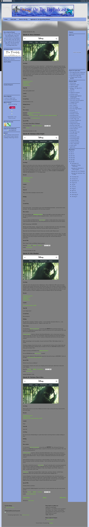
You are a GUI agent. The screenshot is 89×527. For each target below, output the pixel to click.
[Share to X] (47, 126)
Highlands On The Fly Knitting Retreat (40, 19)
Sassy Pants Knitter (75, 123)
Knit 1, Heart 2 (42, 220)
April (73, 190)
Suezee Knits (73, 130)
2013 (71, 158)
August (73, 182)
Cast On (72, 91)
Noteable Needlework (75, 120)
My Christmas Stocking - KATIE (29, 305)
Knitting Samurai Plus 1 (75, 117)
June (73, 186)
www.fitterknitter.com (35, 118)
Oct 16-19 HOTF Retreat (11, 99)
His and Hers (73, 103)
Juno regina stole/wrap (33, 115)
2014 (71, 156)
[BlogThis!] (46, 126)
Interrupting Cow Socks (28, 81)
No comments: (39, 125)
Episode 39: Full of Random (31, 253)
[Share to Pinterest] (50, 126)
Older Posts (63, 497)
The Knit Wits (73, 135)
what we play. (41, 465)
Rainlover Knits (74, 122)
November (74, 177)
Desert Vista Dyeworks (34, 328)
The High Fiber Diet (74, 132)
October (74, 179)
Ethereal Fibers (38, 353)
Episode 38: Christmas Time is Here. (33, 377)
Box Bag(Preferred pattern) (77, 74)
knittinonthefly (29, 247)
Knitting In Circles (74, 113)
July (73, 184)
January (74, 196)
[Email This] (45, 126)
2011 (71, 161)
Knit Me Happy (74, 107)
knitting (27, 127)
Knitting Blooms (74, 112)
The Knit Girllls (73, 133)
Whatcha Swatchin (74, 142)
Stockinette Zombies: (38, 214)
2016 (71, 152)
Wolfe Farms (73, 145)
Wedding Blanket (26, 85)
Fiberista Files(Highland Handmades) (75, 96)
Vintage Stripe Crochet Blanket (76, 78)
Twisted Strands (74, 140)
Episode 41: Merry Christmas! (31, 35)
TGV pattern (30, 114)
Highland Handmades (43, 350)
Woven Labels (50, 519)
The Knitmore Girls (74, 137)
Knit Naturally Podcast (76, 108)
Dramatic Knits (74, 94)
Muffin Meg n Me (74, 118)
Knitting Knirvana (74, 115)
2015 (71, 154)
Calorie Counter (25, 515)
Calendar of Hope (26, 334)
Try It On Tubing (10, 507)
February (74, 194)
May (73, 188)
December (74, 163)
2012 (71, 160)
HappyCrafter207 (74, 102)
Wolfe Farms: (25, 472)
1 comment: (39, 245)
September (74, 181)
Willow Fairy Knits (74, 143)
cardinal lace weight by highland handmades (48, 115)
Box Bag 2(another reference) (77, 72)
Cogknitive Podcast (75, 92)
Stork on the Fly (23, 19)
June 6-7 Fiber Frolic (10, 98)
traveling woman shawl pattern (34, 112)
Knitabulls (72, 110)
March (73, 192)
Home (5, 19)
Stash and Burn (74, 128)
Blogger (51, 523)
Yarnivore (72, 147)
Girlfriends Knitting (74, 99)
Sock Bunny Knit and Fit (76, 127)
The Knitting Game (74, 138)
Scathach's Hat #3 (26, 82)
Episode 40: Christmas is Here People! (33, 134)
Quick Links (13, 19)
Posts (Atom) (31, 500)
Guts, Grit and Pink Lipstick (77, 100)
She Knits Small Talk (75, 125)
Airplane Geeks (74, 86)
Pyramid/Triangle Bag (75, 75)
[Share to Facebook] (48, 126)
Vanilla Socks (26, 83)
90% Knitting (73, 83)
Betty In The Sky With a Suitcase (76, 88)
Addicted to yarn (74, 85)
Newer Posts (26, 497)
